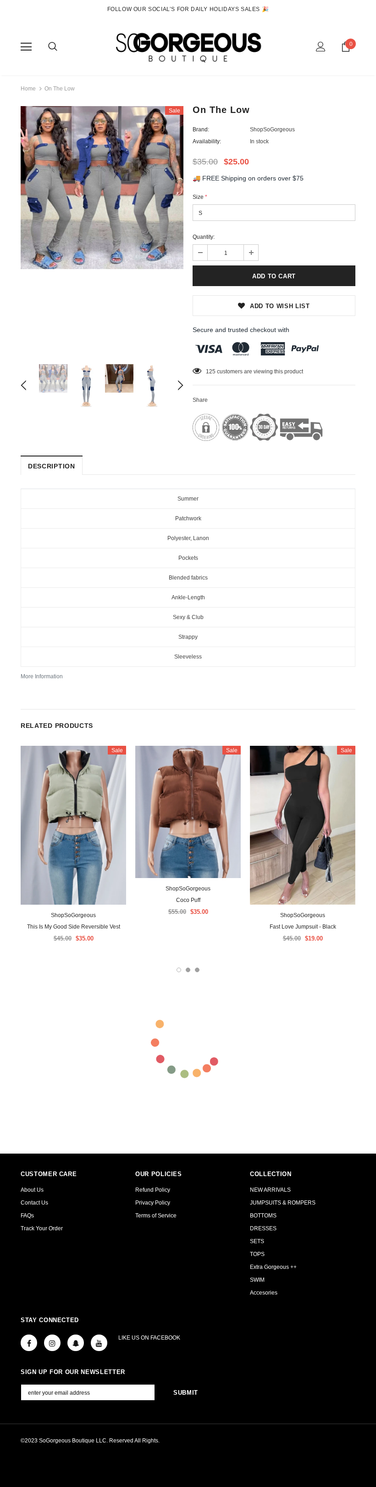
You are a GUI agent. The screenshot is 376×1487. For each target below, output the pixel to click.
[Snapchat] (75, 1343)
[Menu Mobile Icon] (26, 46)
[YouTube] (99, 1343)
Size (200, 197)
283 (211, 371)
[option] (102, 187)
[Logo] (188, 46)
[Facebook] (29, 1343)
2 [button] (188, 970)
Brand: (201, 129)
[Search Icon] (52, 46)
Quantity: (204, 237)
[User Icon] (321, 46)
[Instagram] (52, 1343)
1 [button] (179, 970)
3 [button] (197, 970)
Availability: (207, 141)
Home (28, 88)
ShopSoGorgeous (272, 129)
